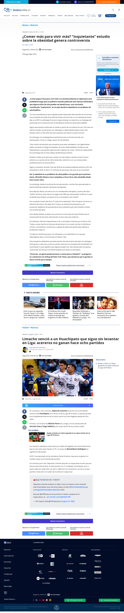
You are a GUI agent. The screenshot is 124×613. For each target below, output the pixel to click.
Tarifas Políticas (9, 599)
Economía (35, 15)
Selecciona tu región (13, 2)
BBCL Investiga (69, 15)
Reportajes (8, 586)
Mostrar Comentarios (58, 272)
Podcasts (7, 15)
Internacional (24, 15)
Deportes (43, 15)
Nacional (15, 15)
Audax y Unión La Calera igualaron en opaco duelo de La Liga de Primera (68, 434)
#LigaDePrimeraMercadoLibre (47, 490)
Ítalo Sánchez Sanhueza (37, 347)
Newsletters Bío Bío (65, 2)
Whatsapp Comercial (76, 600)
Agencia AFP (29, 45)
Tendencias (51, 15)
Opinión (59, 15)
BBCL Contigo (80, 15)
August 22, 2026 (68, 501)
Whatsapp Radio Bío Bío (111, 600)
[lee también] (37, 437)
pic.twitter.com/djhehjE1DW (58, 497)
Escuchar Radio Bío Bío (108, 2)
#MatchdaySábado (77, 487)
